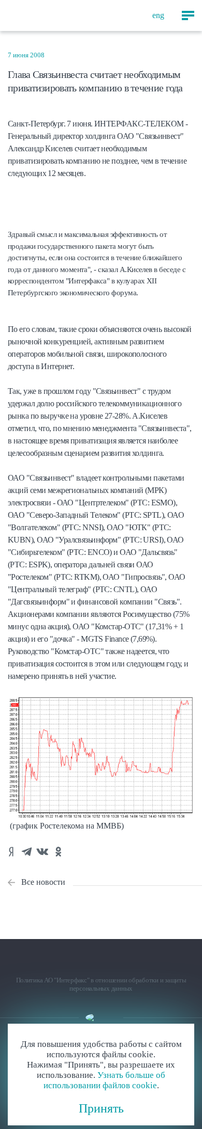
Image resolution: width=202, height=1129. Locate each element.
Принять (101, 1108)
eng (158, 15)
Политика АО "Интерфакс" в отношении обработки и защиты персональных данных (101, 984)
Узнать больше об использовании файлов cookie (105, 1080)
